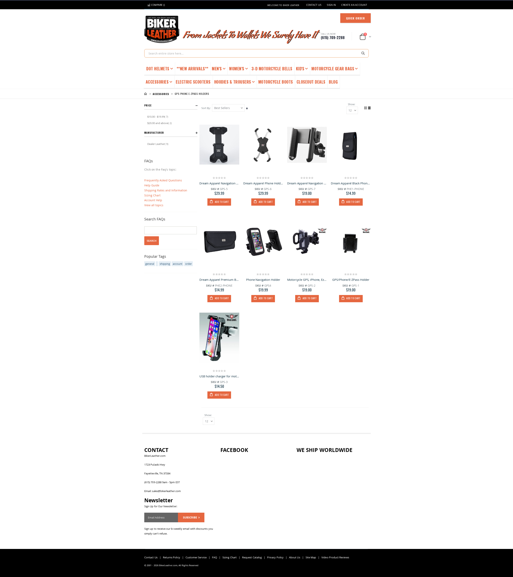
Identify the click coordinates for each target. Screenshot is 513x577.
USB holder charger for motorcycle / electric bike (219, 376)
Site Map (311, 557)
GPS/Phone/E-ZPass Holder (350, 280)
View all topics (153, 205)
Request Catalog (252, 557)
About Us (294, 557)
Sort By (205, 108)
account (177, 264)
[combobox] (256, 53)
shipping (165, 264)
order (188, 264)
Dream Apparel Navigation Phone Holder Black (219, 183)
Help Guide (151, 185)
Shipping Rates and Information (165, 190)
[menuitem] (333, 82)
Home (145, 93)
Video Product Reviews (335, 557)
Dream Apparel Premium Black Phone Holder (219, 280)
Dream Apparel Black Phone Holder (351, 183)
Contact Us (314, 5)
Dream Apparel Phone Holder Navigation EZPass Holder (263, 183)
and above (160, 123)
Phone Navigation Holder (263, 280)
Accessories (161, 94)
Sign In (331, 5)
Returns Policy (171, 557)
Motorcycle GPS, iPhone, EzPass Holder (307, 280)
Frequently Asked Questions (163, 180)
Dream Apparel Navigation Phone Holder (307, 183)
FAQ (214, 557)
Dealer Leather (158, 144)
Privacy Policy (275, 557)
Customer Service (196, 557)
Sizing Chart (152, 195)
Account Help (153, 200)
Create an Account (354, 5)
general (149, 264)
